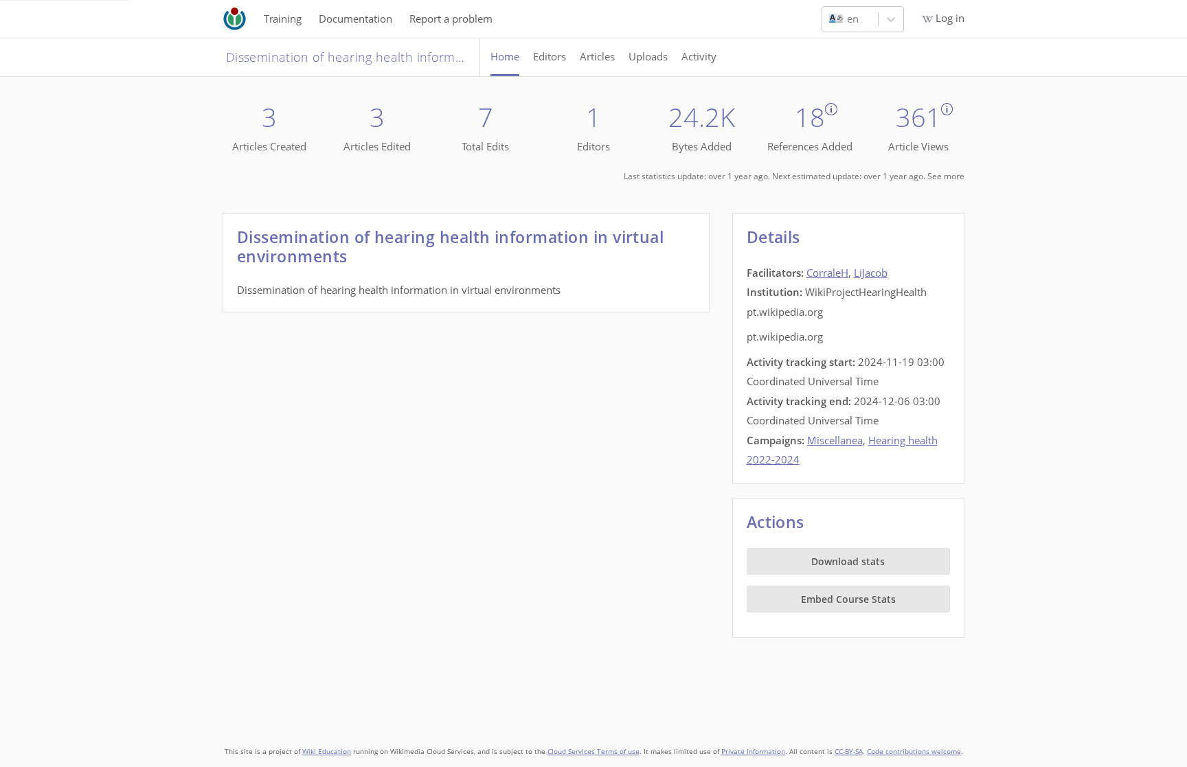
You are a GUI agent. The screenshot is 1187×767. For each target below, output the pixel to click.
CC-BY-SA (849, 751)
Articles (597, 56)
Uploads (648, 56)
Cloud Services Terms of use (593, 751)
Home (504, 56)
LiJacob (871, 272)
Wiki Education (326, 751)
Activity (698, 56)
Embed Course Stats (848, 599)
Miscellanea (835, 440)
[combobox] (830, 19)
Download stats (848, 561)
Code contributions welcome (914, 751)
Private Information (753, 751)
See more (945, 176)
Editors (549, 56)
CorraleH (827, 272)
